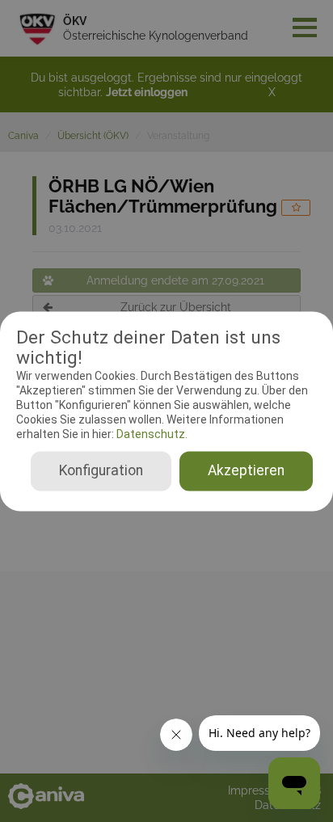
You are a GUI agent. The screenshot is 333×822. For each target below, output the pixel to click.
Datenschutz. (151, 434)
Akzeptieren (246, 470)
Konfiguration (101, 470)
